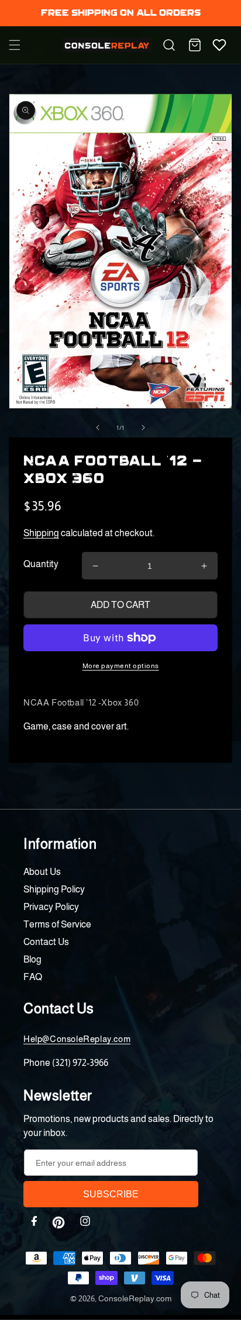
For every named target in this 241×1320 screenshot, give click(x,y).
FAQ (32, 977)
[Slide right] (143, 427)
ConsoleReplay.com (134, 1298)
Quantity (40, 564)
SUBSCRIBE (111, 1194)
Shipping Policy (54, 889)
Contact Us (46, 942)
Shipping (41, 533)
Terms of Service (57, 924)
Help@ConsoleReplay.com (76, 1039)
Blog (32, 959)
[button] (14, 45)
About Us (42, 872)
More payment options (120, 666)
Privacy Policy (51, 907)
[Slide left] (98, 427)
